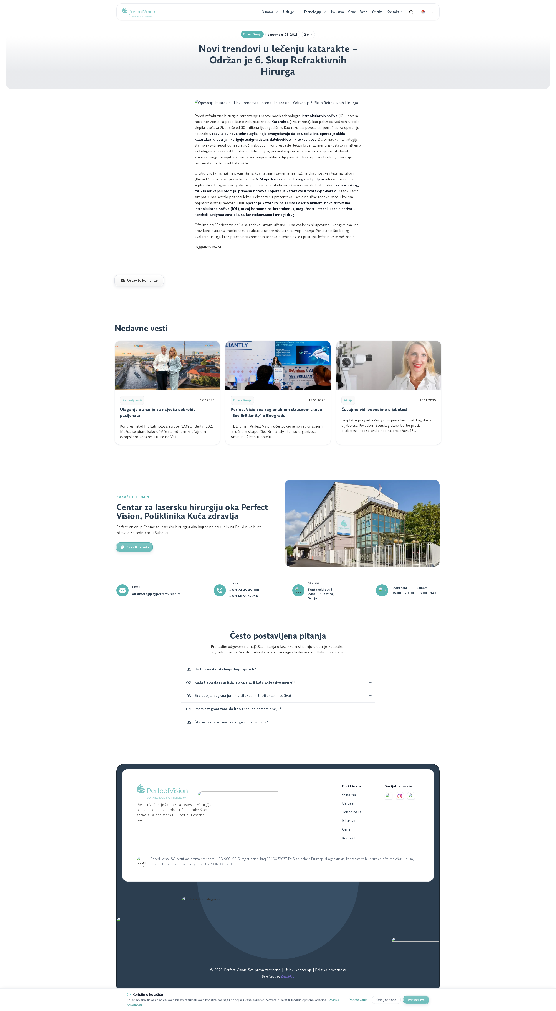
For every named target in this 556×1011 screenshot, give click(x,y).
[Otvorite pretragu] (411, 12)
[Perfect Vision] (138, 12)
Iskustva (337, 12)
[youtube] (411, 796)
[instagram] (400, 796)
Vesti (364, 12)
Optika (377, 12)
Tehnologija (312, 12)
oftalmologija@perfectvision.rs (156, 594)
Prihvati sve (416, 1000)
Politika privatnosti (330, 969)
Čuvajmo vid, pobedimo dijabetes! (374, 409)
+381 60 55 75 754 (243, 596)
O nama (267, 12)
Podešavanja (358, 1000)
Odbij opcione (386, 1000)
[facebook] (388, 796)
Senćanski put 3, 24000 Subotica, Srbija (321, 593)
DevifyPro (287, 976)
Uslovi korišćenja (298, 969)
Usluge (288, 12)
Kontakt (393, 12)
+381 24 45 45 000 (244, 590)
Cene (352, 12)
